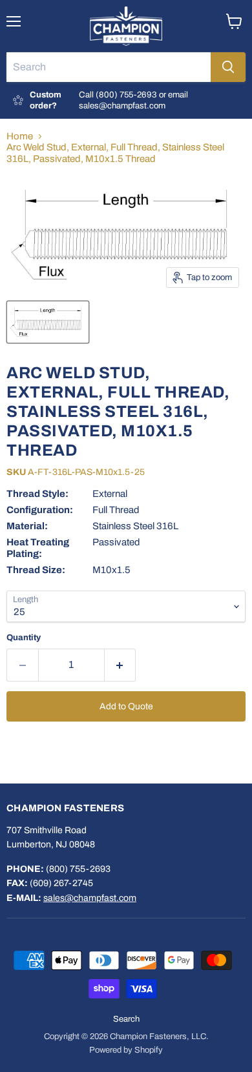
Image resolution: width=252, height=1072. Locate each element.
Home (19, 136)
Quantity (23, 637)
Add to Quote (126, 706)
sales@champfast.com (89, 898)
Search (126, 1019)
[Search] (228, 67)
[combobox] (108, 67)
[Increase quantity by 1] (120, 665)
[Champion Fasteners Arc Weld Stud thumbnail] (48, 322)
